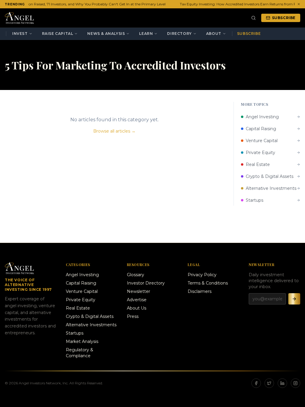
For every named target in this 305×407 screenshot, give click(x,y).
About (213, 33)
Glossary (135, 274)
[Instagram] (295, 383)
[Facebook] (256, 383)
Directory (179, 33)
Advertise (137, 299)
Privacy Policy (202, 274)
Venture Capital (82, 291)
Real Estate (78, 308)
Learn (146, 33)
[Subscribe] (294, 299)
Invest (20, 33)
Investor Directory (146, 283)
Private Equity (80, 299)
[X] (269, 383)
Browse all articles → (114, 131)
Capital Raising (81, 283)
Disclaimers (199, 291)
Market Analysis (82, 341)
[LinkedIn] (282, 383)
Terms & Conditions (208, 283)
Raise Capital (57, 33)
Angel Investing (82, 274)
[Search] (253, 18)
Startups (74, 333)
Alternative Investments (91, 324)
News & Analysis (106, 33)
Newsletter (138, 291)
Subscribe (283, 17)
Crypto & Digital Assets (89, 316)
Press (133, 316)
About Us (136, 308)
